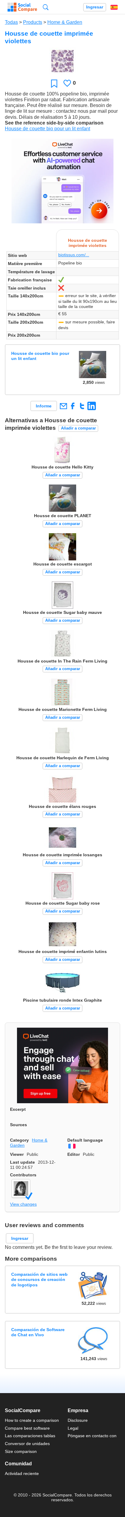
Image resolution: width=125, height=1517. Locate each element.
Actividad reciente (22, 1473)
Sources (18, 1124)
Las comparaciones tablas (30, 1435)
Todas (11, 22)
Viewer (17, 1154)
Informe (44, 406)
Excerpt (18, 1109)
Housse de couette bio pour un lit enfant (47, 128)
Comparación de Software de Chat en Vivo (38, 1332)
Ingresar (94, 7)
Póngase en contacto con (92, 1435)
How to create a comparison (32, 1420)
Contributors (23, 1174)
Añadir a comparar (78, 428)
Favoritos (54, 83)
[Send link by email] (63, 406)
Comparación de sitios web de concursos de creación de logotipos (39, 1279)
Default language (85, 1140)
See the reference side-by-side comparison (54, 122)
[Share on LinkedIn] (91, 406)
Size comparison (21, 1451)
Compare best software (27, 1428)
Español (114, 7)
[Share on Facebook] (73, 406)
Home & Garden (64, 22)
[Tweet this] (82, 406)
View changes (23, 1204)
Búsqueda (46, 7)
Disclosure (78, 1420)
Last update (22, 1162)
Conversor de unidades (27, 1443)
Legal (73, 1428)
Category (19, 1140)
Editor (73, 1154)
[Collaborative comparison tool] (22, 7)
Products (32, 22)
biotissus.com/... (73, 254)
